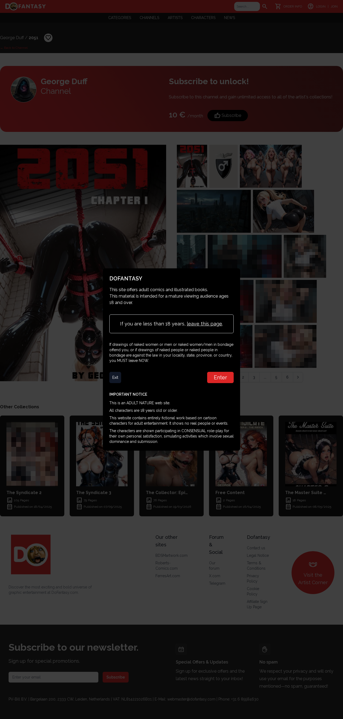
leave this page (204, 324)
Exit (115, 377)
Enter (220, 377)
